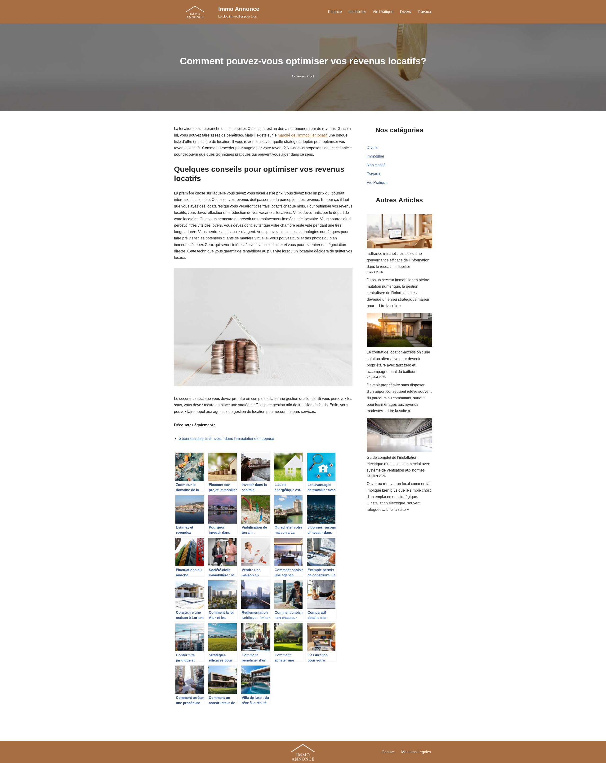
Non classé (376, 165)
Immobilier (357, 12)
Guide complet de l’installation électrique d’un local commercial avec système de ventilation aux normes (398, 463)
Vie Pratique (383, 12)
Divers (405, 12)
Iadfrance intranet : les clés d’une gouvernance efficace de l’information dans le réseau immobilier (398, 259)
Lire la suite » (390, 306)
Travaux (424, 12)
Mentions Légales (416, 752)
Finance (335, 12)
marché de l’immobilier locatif (302, 135)
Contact (388, 752)
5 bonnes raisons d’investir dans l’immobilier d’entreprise (226, 439)
